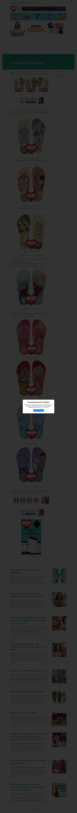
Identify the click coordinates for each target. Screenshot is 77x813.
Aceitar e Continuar (38, 410)
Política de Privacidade (42, 407)
